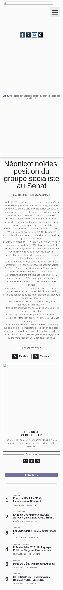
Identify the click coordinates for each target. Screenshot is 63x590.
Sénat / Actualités (40, 195)
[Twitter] (31, 461)
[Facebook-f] (22, 35)
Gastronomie (19, 511)
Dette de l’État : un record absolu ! (34, 563)
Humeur (16, 495)
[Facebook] (25, 461)
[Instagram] (28, 35)
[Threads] (40, 35)
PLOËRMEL (24, 544)
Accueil (7, 95)
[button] (55, 12)
